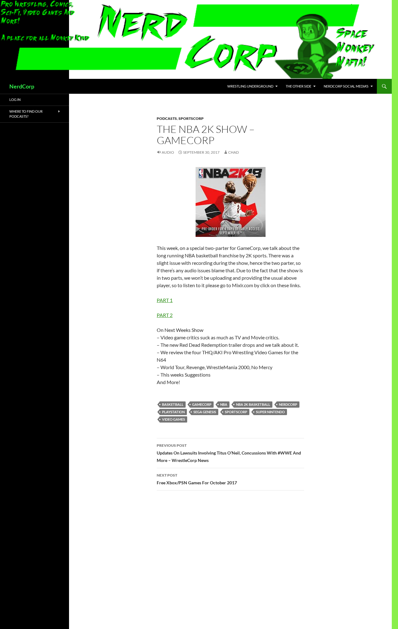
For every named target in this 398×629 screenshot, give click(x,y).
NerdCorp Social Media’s (346, 86)
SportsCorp (191, 118)
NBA (223, 404)
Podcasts (167, 118)
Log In (15, 99)
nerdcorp (288, 404)
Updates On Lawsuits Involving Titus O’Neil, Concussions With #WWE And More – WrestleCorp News (229, 453)
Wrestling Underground (250, 86)
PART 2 (165, 315)
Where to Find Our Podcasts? (26, 114)
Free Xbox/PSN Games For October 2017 (197, 479)
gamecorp (201, 404)
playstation (173, 412)
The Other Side (298, 86)
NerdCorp (21, 86)
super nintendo (270, 412)
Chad (233, 152)
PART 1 (165, 300)
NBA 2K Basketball (253, 404)
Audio (168, 152)
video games (173, 419)
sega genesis (204, 412)
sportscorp (236, 412)
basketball (172, 404)
